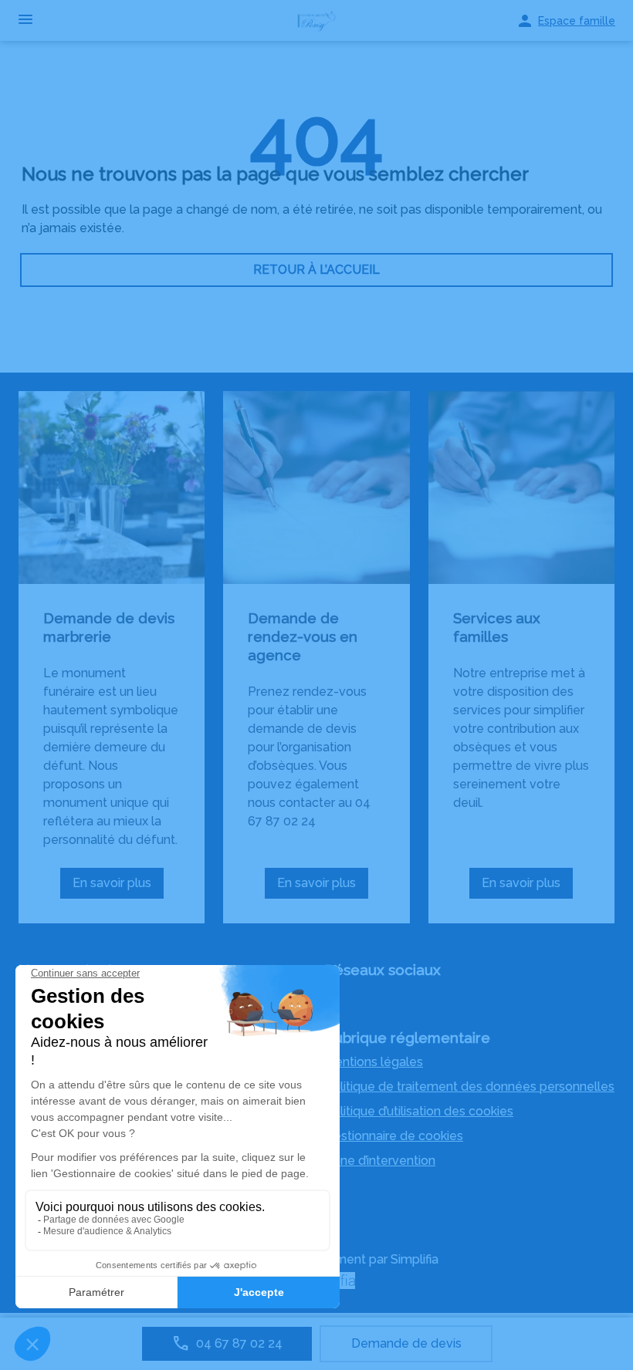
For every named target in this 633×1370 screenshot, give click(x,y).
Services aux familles (496, 627)
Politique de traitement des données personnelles (469, 1086)
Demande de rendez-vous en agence (302, 636)
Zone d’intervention (379, 1160)
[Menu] (25, 20)
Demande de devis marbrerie (108, 627)
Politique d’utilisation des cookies (418, 1111)
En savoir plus (118, 887)
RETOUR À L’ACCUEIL (316, 269)
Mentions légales (373, 1061)
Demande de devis (406, 1343)
